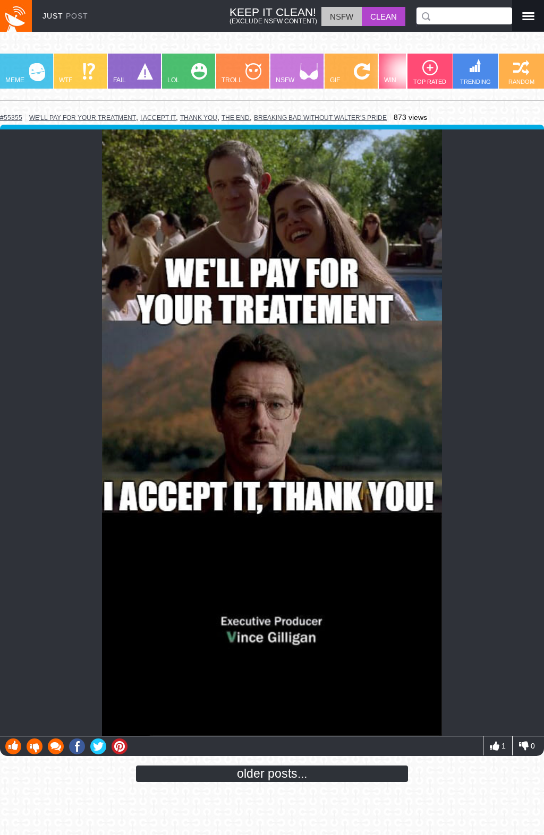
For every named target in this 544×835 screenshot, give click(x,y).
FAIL (119, 80)
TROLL (232, 80)
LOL (173, 80)
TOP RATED (429, 82)
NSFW (285, 80)
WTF (65, 80)
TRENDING (475, 82)
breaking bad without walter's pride (320, 117)
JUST (65, 16)
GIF (335, 80)
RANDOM (521, 82)
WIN (390, 80)
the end (236, 117)
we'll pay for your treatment (82, 117)
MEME (14, 80)
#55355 (11, 117)
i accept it (158, 117)
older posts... (272, 773)
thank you (198, 117)
